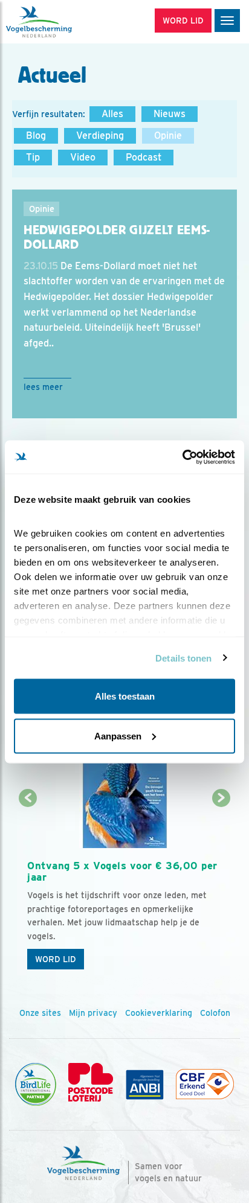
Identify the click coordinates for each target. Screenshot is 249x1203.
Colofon (215, 1013)
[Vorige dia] (28, 888)
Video (82, 157)
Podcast (143, 157)
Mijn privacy (93, 1013)
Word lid (55, 959)
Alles (112, 114)
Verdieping (100, 135)
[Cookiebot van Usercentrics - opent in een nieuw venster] (182, 457)
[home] (60, 21)
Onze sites (40, 1013)
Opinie (168, 135)
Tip (33, 157)
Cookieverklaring (158, 1013)
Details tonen (183, 658)
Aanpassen (117, 735)
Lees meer (43, 387)
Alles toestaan (125, 696)
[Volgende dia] (221, 888)
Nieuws (170, 114)
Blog (36, 135)
